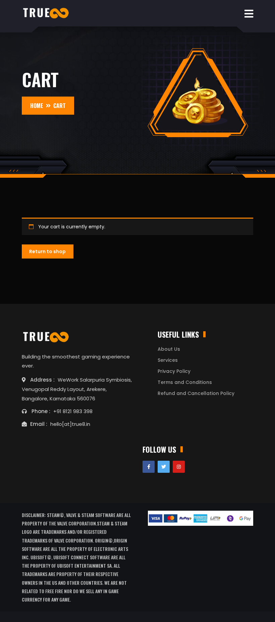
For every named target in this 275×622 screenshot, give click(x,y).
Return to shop (47, 251)
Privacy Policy (174, 371)
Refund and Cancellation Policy (196, 393)
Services (168, 360)
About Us (169, 349)
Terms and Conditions (185, 382)
